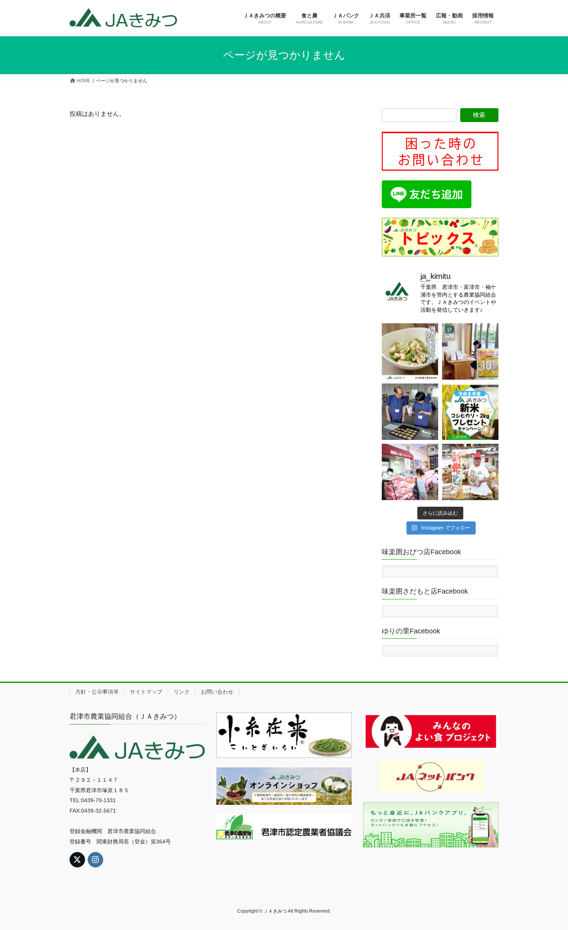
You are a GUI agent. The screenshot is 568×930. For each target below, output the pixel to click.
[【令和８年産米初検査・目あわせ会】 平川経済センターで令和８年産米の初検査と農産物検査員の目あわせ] (410, 412)
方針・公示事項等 (97, 692)
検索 (479, 115)
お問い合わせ (217, 692)
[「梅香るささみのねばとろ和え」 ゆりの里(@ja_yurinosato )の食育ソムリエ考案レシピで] (410, 351)
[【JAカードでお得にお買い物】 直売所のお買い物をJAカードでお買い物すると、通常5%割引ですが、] (470, 351)
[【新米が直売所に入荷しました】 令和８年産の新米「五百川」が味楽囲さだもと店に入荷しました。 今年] (470, 472)
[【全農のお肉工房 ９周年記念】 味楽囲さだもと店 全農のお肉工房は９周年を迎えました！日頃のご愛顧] (410, 472)
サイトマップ (146, 692)
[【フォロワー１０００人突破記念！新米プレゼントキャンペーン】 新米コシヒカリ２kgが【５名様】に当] (470, 412)
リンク (181, 692)
